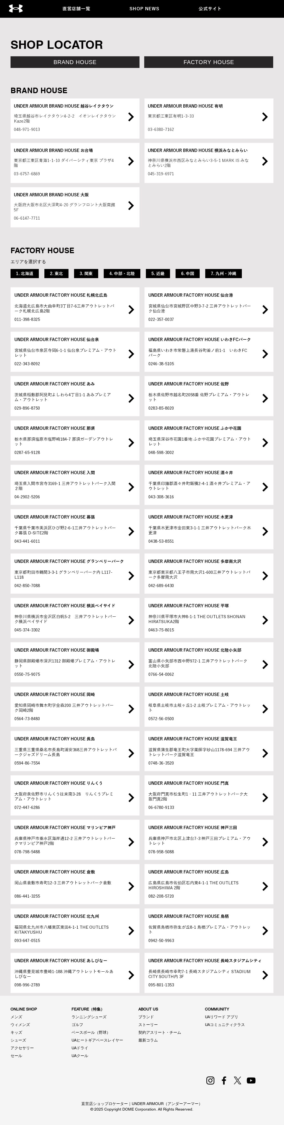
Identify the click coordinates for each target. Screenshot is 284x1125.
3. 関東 (86, 273)
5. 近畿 (157, 273)
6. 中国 (187, 273)
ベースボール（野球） (91, 1032)
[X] (237, 1080)
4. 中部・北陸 (122, 273)
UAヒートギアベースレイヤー (97, 1040)
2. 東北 (56, 273)
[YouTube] (251, 1080)
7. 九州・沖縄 (223, 273)
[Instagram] (210, 1080)
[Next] (131, 116)
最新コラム (148, 1040)
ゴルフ (77, 1024)
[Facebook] (224, 1080)
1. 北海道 (24, 273)
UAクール (80, 1055)
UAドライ (80, 1048)
